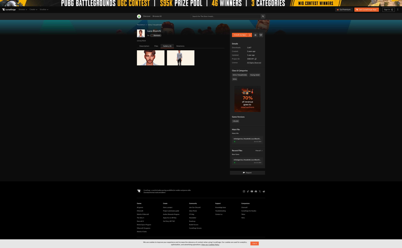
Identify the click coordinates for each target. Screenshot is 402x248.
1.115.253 (235, 121)
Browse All (157, 16)
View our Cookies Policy (210, 244)
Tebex (243, 214)
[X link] (260, 191)
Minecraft (140, 211)
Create (32, 9)
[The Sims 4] (139, 16)
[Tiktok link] (248, 191)
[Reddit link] (264, 191)
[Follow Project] (261, 35)
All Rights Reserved (254, 63)
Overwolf (244, 207)
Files (156, 46)
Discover (147, 16)
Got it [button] (255, 243)
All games (140, 207)
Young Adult (255, 75)
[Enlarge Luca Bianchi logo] (141, 33)
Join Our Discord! (195, 207)
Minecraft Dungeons (143, 228)
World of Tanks (142, 231)
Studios (43, 9)
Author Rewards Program (171, 214)
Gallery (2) (167, 46)
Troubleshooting (220, 211)
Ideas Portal (193, 211)
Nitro (243, 218)
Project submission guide (171, 211)
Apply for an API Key (169, 218)
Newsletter (192, 218)
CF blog (191, 214)
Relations (180, 46)
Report (249, 173)
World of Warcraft (143, 214)
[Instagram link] (244, 191)
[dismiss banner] (398, 3)
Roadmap (192, 221)
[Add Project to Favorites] (255, 35)
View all (257, 150)
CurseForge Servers (195, 228)
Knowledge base (220, 207)
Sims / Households (155, 25)
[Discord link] (256, 191)
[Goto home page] (9, 10)
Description (144, 46)
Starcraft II (140, 221)
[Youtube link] (252, 191)
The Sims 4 (141, 25)
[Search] (263, 16)
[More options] (398, 10)
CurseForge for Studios (248, 211)
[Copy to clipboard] (255, 59)
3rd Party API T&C (169, 221)
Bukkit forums (193, 225)
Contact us (218, 214)
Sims (234, 79)
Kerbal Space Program (144, 225)
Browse (22, 9)
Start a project (167, 207)
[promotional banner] (201, 3)
